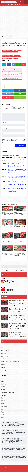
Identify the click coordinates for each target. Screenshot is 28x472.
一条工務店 (3, 375)
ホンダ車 (3, 367)
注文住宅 (3, 409)
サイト (4, 133)
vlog (2, 347)
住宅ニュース (4, 381)
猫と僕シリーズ (4, 412)
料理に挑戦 (3, 400)
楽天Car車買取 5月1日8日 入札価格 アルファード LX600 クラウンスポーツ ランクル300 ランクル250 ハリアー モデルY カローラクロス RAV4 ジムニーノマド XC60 (17, 184)
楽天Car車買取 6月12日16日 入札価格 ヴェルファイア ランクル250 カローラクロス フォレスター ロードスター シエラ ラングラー (17, 171)
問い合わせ (21, 2)
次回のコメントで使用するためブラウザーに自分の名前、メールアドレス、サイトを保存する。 (13, 140)
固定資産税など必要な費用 (7, 392)
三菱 (2, 378)
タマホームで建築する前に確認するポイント (12, 361)
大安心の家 (3, 395)
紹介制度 (3, 414)
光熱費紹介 (3, 384)
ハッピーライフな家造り (14, 4)
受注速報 (3, 389)
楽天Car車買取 (4, 406)
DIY (2, 344)
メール (4, 128)
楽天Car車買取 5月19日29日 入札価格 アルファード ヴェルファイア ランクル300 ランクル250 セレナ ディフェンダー (17, 178)
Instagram (3, 278)
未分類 (2, 403)
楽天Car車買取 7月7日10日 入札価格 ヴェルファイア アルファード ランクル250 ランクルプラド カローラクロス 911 (17, 165)
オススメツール (4, 350)
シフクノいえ (4, 353)
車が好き (3, 417)
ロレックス (3, 372)
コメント (5, 111)
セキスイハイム (4, 356)
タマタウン (3, 358)
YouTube (3, 287)
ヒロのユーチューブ (5, 292)
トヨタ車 (3, 364)
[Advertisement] (14, 21)
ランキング (3, 370)
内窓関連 (3, 386)
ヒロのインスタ (4, 283)
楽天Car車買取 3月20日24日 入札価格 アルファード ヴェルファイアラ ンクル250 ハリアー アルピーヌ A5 (17, 190)
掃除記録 (3, 398)
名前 (4, 122)
